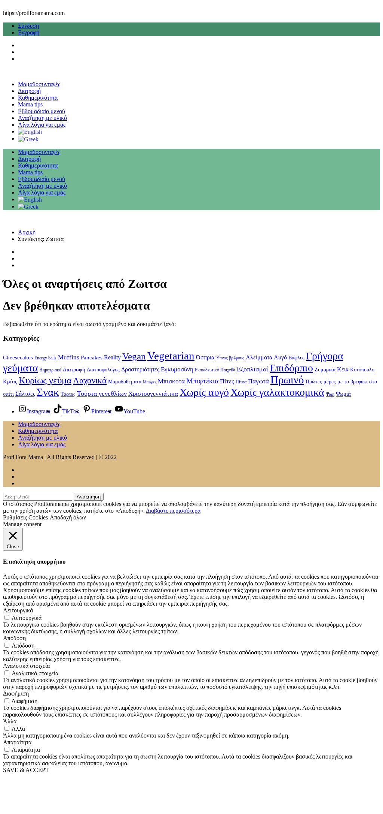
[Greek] (28, 138)
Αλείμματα (259, 357)
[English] (30, 131)
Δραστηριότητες (140, 369)
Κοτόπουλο (362, 370)
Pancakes (91, 358)
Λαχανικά (90, 380)
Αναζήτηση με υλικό (42, 118)
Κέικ (343, 369)
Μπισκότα (171, 381)
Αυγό (280, 357)
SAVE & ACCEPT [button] (26, 770)
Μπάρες (149, 382)
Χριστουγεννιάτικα (153, 393)
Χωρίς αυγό (204, 392)
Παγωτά (258, 381)
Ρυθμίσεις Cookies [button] (25, 517)
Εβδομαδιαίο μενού (41, 111)
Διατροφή (29, 91)
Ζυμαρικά (325, 370)
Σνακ (48, 392)
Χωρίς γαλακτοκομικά (277, 392)
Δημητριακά (50, 370)
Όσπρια (205, 357)
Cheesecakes (18, 358)
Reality (112, 357)
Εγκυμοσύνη (177, 369)
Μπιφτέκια (202, 381)
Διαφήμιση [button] (16, 693)
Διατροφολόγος (103, 370)
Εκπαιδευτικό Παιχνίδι (215, 370)
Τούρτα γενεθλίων (102, 393)
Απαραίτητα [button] (17, 742)
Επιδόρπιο (291, 368)
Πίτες (227, 381)
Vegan (134, 356)
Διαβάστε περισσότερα (173, 510)
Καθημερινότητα (38, 97)
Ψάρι (330, 394)
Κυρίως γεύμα (45, 380)
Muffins (68, 357)
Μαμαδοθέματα (124, 382)
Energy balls (45, 358)
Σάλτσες (25, 394)
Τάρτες (68, 394)
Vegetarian (170, 356)
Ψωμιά (343, 394)
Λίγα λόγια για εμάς (41, 124)
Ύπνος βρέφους (230, 358)
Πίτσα (241, 382)
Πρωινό (287, 380)
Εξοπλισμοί (252, 369)
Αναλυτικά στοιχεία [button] (26, 666)
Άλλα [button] (9, 721)
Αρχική (27, 232)
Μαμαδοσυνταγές (39, 84)
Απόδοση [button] (14, 638)
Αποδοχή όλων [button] (68, 517)
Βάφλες (296, 358)
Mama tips (30, 104)
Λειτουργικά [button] (18, 610)
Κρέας (10, 382)
